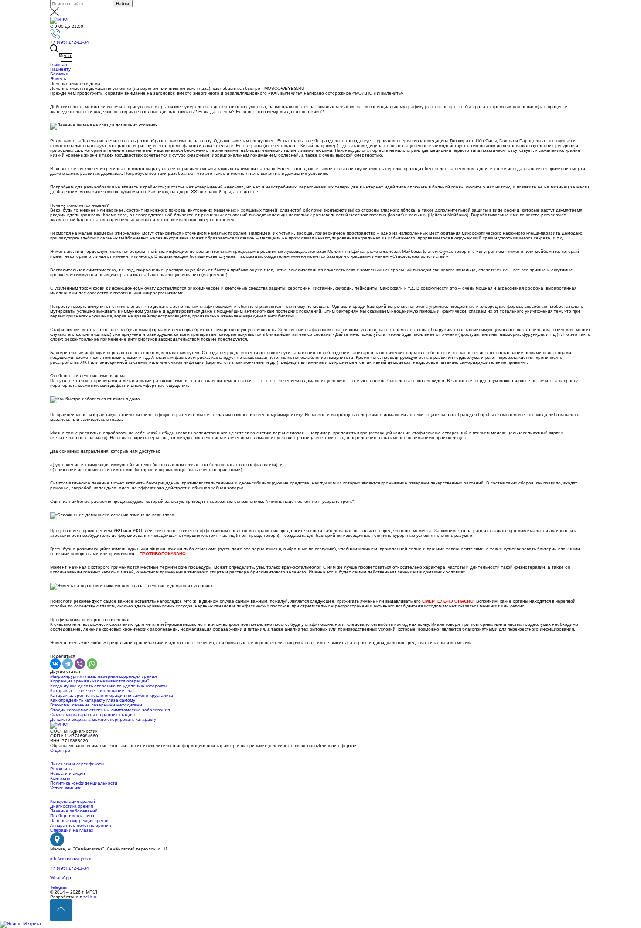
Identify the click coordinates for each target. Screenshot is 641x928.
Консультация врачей (72, 801)
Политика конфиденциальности (83, 783)
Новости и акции (67, 773)
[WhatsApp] (92, 663)
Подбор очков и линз (72, 815)
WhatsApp (60, 877)
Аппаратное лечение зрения (80, 825)
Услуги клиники (66, 787)
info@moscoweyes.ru (71, 858)
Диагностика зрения (71, 806)
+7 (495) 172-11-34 (69, 42)
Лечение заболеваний (74, 811)
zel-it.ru (90, 896)
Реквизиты (61, 768)
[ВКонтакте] (55, 663)
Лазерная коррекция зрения (79, 820)
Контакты (60, 778)
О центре (60, 750)
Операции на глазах (71, 830)
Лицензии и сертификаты (77, 763)
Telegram (59, 887)
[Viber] (80, 663)
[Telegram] (67, 663)
